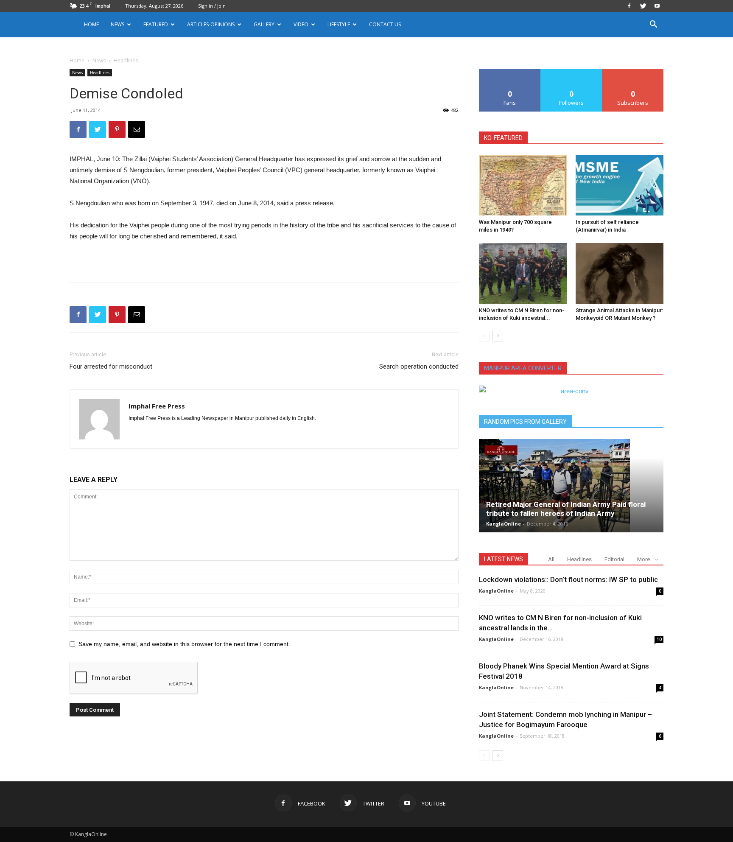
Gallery (264, 24)
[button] (653, 25)
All (551, 559)
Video (301, 24)
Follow (572, 72)
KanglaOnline (503, 523)
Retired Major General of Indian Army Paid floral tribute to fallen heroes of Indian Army (566, 509)
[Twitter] (643, 6)
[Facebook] (629, 6)
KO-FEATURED (503, 137)
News (99, 60)
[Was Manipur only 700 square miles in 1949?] (523, 185)
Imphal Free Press (157, 406)
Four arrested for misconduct (111, 366)
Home (91, 24)
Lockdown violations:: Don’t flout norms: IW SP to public (568, 579)
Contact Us (385, 24)
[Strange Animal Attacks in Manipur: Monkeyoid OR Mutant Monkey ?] (619, 273)
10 (659, 639)
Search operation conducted (419, 366)
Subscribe (633, 72)
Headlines (99, 73)
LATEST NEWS (503, 559)
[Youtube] (657, 6)
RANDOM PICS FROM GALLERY (525, 421)
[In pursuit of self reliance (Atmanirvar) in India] (619, 185)
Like (510, 72)
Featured (155, 24)
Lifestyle (338, 24)
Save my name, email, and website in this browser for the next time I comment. (184, 644)
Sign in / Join (212, 6)
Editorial (614, 559)
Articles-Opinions (211, 24)
